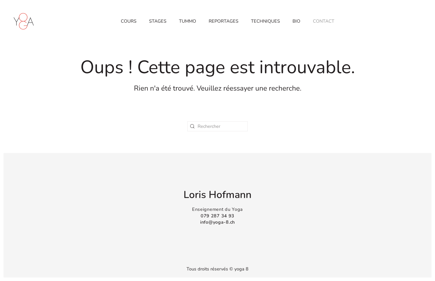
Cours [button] (128, 21)
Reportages (223, 21)
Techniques (265, 21)
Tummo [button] (187, 21)
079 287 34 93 (217, 216)
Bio (296, 21)
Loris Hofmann (217, 195)
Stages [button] (157, 21)
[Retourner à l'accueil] (24, 21)
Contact (323, 21)
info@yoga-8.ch (217, 222)
